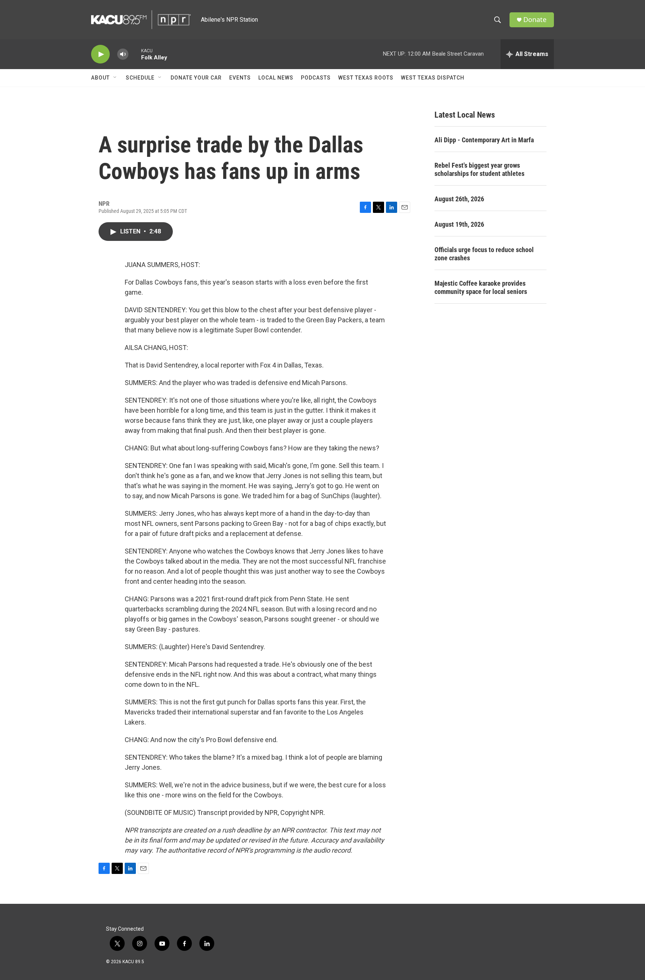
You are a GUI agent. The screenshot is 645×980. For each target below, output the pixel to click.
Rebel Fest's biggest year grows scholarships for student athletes (479, 169)
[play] (100, 54)
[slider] (135, 54)
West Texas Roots (365, 78)
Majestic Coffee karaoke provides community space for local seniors (480, 287)
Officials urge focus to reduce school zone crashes (484, 254)
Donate (534, 20)
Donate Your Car (196, 78)
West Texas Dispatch (432, 78)
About (100, 78)
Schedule (140, 78)
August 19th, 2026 (459, 224)
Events (240, 78)
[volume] (122, 54)
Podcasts (316, 78)
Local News (275, 78)
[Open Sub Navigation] (115, 78)
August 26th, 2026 (459, 199)
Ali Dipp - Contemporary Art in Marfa (484, 140)
